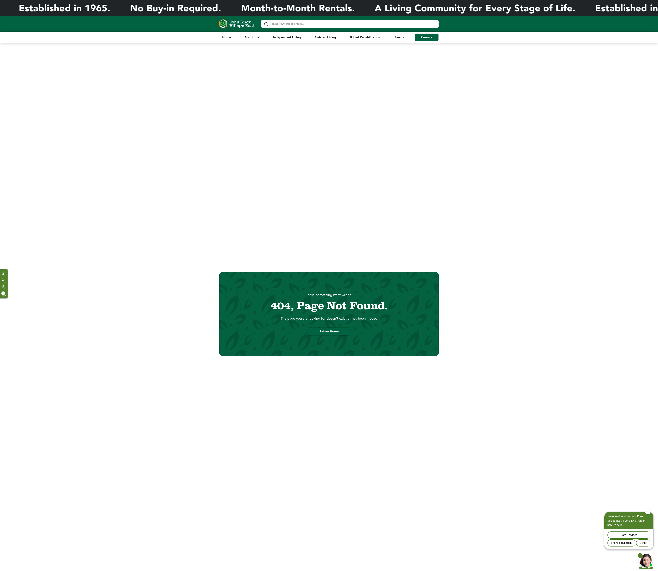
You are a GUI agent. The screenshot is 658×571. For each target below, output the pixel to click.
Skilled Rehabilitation (365, 37)
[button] (252, 37)
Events (399, 37)
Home (226, 37)
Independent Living (287, 37)
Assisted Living (325, 37)
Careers (426, 37)
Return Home (329, 331)
